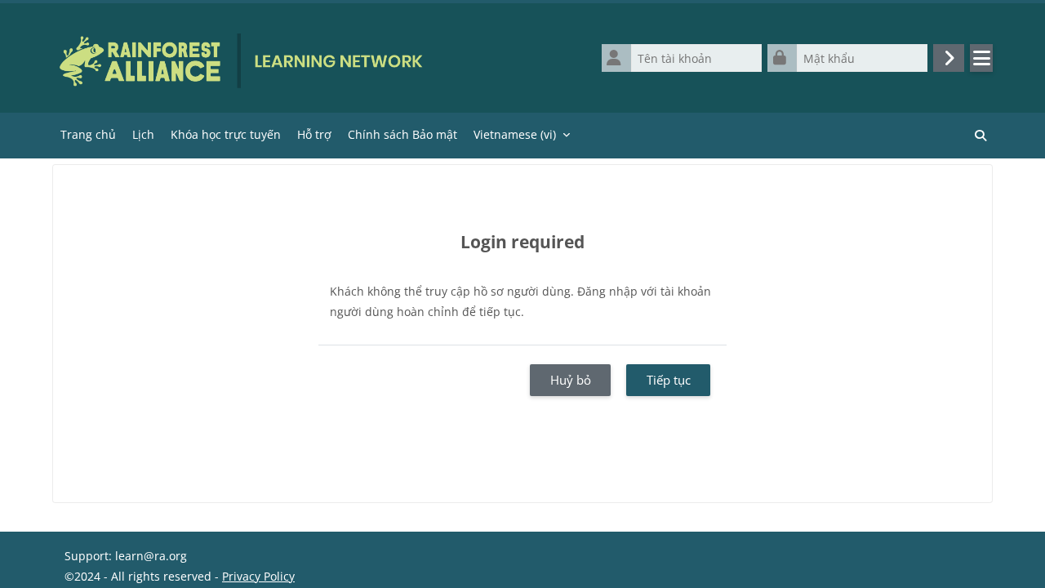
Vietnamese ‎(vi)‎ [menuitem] (515, 134)
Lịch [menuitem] (143, 134)
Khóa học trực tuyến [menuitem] (226, 134)
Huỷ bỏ (570, 380)
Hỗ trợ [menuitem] (314, 134)
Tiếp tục (669, 380)
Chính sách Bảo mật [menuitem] (402, 134)
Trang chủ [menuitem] (88, 134)
